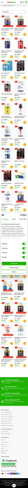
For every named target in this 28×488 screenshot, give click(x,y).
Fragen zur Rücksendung (7, 416)
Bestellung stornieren (6, 421)
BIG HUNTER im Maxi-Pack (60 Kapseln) (19, 293)
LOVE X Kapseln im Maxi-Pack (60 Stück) (7, 29)
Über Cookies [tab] (22, 219)
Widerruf (3, 452)
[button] (26, 2)
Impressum (4, 444)
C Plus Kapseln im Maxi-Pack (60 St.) (7, 139)
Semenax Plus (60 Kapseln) (5, 161)
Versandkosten (4, 431)
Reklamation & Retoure (6, 419)
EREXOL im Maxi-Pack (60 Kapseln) (6, 51)
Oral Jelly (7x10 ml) (18, 183)
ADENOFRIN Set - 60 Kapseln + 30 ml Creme (6, 293)
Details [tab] (14, 219)
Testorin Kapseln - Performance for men (6, 117)
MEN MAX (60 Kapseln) (6, 94)
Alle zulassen (14, 263)
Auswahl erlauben (14, 267)
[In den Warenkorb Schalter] (11, 34)
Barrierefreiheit (5, 450)
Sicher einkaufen (5, 442)
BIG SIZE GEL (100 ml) (19, 73)
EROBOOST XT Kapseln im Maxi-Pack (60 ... (19, 360)
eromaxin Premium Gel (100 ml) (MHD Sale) (20, 117)
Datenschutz (4, 446)
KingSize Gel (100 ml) (6, 183)
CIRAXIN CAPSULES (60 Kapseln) (6, 204)
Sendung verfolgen (5, 433)
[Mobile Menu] (2, 2)
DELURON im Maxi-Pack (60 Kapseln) (20, 338)
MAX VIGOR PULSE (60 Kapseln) (6, 338)
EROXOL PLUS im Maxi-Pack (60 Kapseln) (20, 316)
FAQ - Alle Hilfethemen (6, 412)
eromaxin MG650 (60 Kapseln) (19, 139)
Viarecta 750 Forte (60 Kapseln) (19, 94)
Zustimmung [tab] (5, 219)
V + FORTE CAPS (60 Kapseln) (19, 204)
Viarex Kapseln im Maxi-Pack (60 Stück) (7, 316)
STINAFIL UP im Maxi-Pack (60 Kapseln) (19, 29)
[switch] (24, 248)
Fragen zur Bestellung (6, 414)
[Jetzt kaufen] (11, 122)
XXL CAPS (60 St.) (5, 73)
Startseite (5, 5)
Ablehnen (14, 272)
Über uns (3, 440)
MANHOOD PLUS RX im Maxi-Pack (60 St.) (7, 360)
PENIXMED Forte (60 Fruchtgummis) (19, 51)
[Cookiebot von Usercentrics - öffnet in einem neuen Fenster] (20, 215)
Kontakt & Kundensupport (7, 425)
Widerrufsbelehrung (6, 423)
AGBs (2, 448)
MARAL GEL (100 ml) (19, 161)
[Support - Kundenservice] (21, 2)
